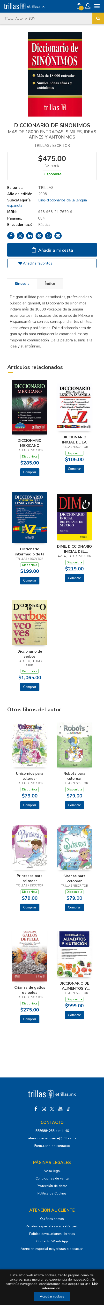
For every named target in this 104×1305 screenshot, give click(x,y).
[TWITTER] (52, 1109)
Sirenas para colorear (74, 878)
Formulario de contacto (52, 1145)
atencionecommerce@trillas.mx (52, 1138)
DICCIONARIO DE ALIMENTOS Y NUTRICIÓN (74, 986)
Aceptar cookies (52, 1296)
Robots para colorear (74, 776)
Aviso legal (52, 1171)
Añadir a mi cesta (55, 250)
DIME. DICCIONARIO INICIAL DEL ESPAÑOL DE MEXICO (74, 549)
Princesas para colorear (30, 878)
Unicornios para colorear (29, 776)
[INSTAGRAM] (43, 1109)
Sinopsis (22, 283)
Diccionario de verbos (29, 654)
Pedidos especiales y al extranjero (52, 1226)
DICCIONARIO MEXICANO (30, 443)
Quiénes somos (52, 1219)
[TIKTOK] (68, 1109)
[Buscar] (98, 18)
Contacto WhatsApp (52, 1241)
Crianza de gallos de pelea (29, 990)
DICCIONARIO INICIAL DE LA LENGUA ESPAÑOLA (74, 439)
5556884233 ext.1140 (52, 1130)
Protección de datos (52, 1186)
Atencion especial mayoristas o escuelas (52, 1248)
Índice (50, 283)
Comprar (29, 472)
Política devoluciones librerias (52, 1233)
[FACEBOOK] (35, 1109)
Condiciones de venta (52, 1178)
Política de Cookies (52, 1193)
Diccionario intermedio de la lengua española (30, 551)
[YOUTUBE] (60, 1109)
